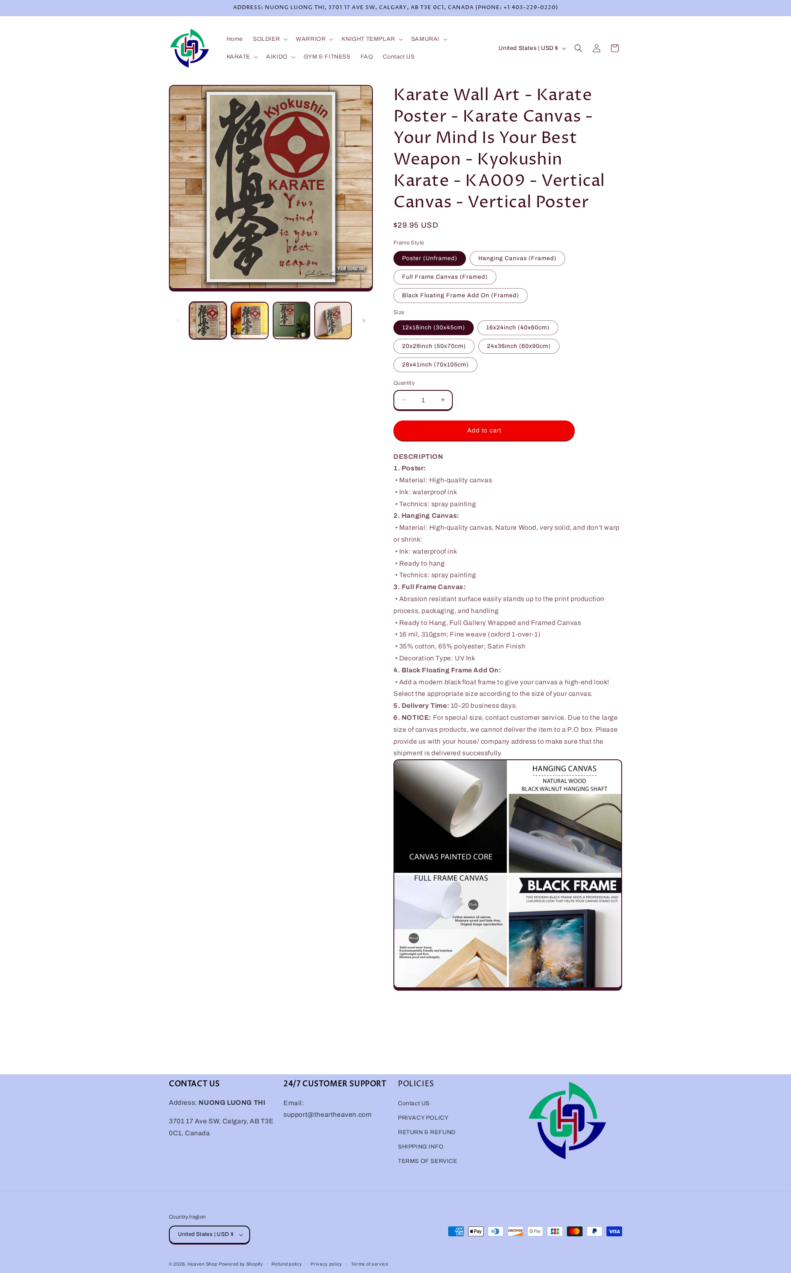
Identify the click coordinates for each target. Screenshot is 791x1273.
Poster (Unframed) (429, 258)
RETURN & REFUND (427, 1132)
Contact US (414, 1103)
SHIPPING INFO (421, 1147)
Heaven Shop (202, 1263)
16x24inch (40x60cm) (518, 327)
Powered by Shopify (241, 1263)
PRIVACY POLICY (423, 1118)
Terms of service (369, 1263)
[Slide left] (178, 321)
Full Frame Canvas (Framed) (445, 277)
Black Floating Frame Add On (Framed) (460, 295)
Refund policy (286, 1263)
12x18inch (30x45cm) (433, 327)
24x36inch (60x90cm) (519, 346)
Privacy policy (326, 1263)
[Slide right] (364, 321)
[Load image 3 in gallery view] (291, 320)
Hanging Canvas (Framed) (517, 258)
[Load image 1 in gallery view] (208, 320)
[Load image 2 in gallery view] (249, 320)
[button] (269, 39)
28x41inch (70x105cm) (435, 365)
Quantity (404, 383)
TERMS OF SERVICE (427, 1161)
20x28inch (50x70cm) (434, 346)
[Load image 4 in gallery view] (333, 320)
